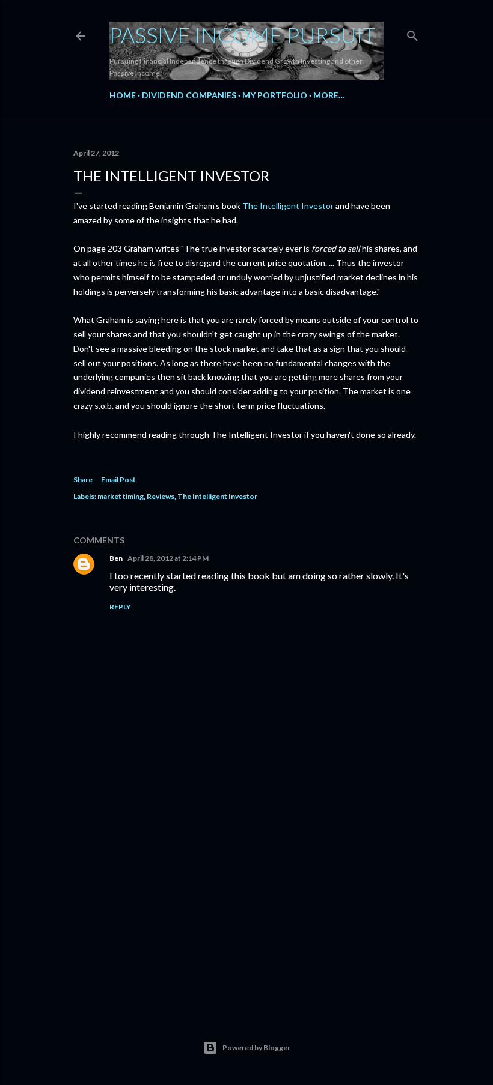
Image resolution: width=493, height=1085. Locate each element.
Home (122, 95)
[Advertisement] (246, 896)
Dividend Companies (189, 95)
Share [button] (83, 479)
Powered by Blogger (256, 1047)
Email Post (118, 479)
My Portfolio (274, 95)
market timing (120, 496)
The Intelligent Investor (288, 206)
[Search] (412, 33)
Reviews (160, 496)
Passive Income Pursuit (242, 35)
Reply (120, 606)
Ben (116, 558)
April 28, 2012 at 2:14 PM (168, 558)
